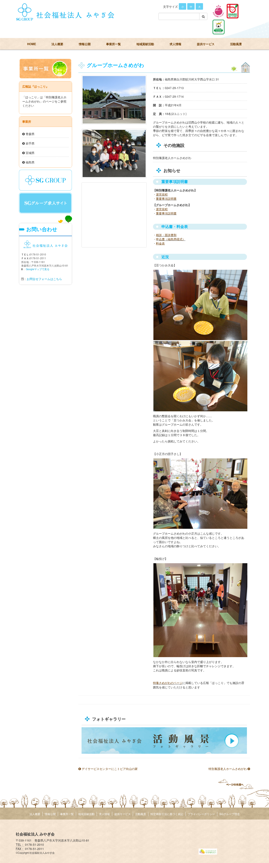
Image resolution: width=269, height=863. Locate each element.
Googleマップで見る (37, 269)
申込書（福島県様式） (170, 239)
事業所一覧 (113, 44)
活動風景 (236, 44)
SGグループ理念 (229, 814)
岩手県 (29, 143)
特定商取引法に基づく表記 (166, 814)
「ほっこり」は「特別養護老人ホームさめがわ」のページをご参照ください (44, 101)
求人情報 (175, 44)
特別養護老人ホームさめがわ (228, 769)
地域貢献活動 (145, 44)
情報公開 (85, 44)
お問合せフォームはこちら (44, 279)
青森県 (29, 134)
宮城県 (29, 153)
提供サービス (206, 44)
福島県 (29, 162)
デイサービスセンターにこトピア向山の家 (109, 769)
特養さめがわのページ (167, 683)
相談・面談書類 (166, 235)
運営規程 (162, 194)
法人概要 (57, 44)
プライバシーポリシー (201, 814)
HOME (31, 44)
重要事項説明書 (166, 198)
